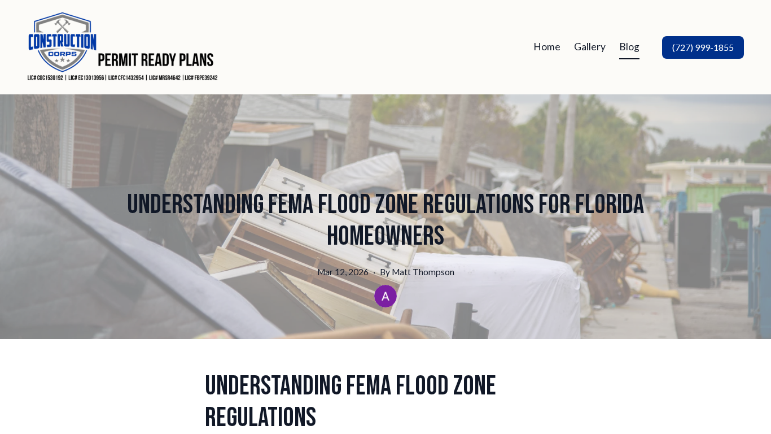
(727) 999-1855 (703, 47)
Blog (629, 47)
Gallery (590, 47)
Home (546, 47)
